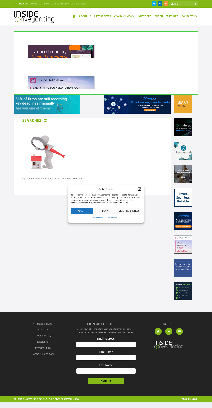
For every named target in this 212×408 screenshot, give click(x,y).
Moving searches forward (42, 4)
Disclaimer (43, 341)
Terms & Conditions (43, 354)
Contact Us (189, 16)
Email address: (106, 338)
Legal (76, 398)
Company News (124, 16)
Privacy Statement (111, 217)
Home (72, 16)
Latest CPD (144, 16)
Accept (82, 210)
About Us (85, 16)
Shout (195, 398)
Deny (105, 210)
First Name (106, 351)
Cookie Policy (97, 217)
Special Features (166, 16)
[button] (139, 189)
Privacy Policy (43, 347)
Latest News (102, 16)
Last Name (106, 365)
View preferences (129, 210)
